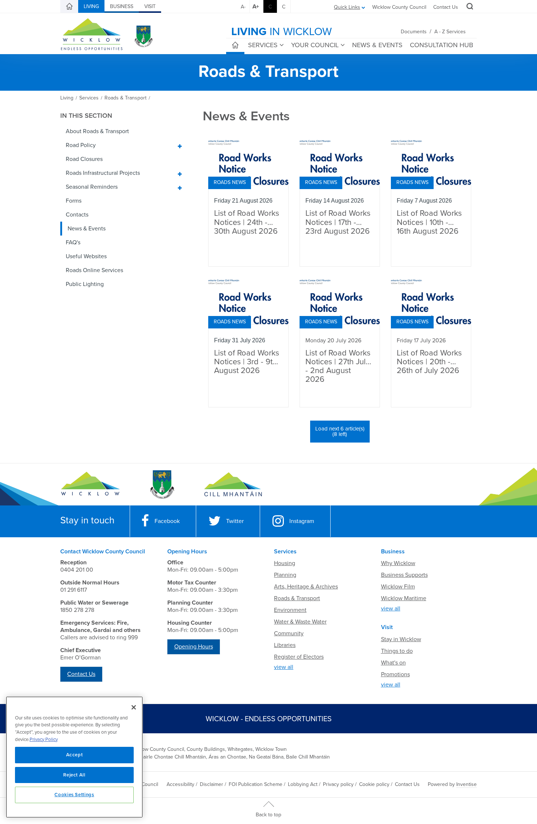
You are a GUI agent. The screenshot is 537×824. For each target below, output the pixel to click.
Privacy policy (338, 784)
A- (243, 7)
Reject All (74, 775)
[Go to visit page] (162, 484)
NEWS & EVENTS (377, 45)
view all (283, 667)
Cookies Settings (74, 795)
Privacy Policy (44, 739)
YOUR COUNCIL (315, 45)
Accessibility (180, 784)
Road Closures (84, 159)
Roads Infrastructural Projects (103, 173)
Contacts (77, 214)
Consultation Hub (441, 45)
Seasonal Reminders (92, 187)
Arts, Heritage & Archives (306, 586)
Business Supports (404, 575)
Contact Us (445, 7)
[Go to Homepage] (90, 484)
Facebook (167, 521)
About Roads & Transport (97, 131)
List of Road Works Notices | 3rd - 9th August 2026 (246, 362)
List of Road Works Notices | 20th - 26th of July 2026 (429, 362)
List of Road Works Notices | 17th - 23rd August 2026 (337, 222)
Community (289, 633)
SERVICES (263, 45)
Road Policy (81, 145)
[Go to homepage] (233, 484)
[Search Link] (469, 7)
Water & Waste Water (300, 621)
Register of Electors (299, 657)
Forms (73, 200)
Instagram (301, 521)
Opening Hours (193, 646)
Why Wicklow (398, 563)
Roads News (230, 182)
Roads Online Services (94, 270)
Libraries (285, 645)
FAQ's (73, 242)
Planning (285, 575)
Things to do (397, 651)
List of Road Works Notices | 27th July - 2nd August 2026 (337, 366)
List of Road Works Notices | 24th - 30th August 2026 (246, 222)
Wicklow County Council (399, 7)
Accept (74, 755)
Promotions (395, 674)
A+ (255, 6)
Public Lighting (85, 284)
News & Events (87, 228)
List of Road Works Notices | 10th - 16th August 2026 (429, 222)
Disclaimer (211, 784)
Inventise (466, 784)
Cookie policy (374, 784)
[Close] (134, 707)
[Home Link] (69, 6)
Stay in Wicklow (401, 639)
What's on (393, 662)
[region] (74, 757)
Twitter (235, 521)
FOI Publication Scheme (255, 784)
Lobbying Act (302, 784)
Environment (290, 610)
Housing (284, 563)
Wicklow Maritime (403, 598)
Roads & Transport (297, 598)
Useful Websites (86, 256)
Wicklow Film (398, 586)
